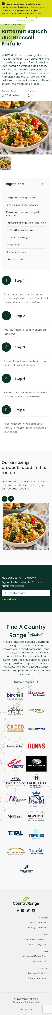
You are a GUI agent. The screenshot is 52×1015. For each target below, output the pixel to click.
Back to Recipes (12, 24)
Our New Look (39, 961)
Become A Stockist (37, 973)
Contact (44, 968)
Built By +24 (26, 1009)
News (45, 951)
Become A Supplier (37, 978)
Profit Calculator (38, 922)
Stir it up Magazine (37, 944)
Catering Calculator (36, 927)
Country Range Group (35, 939)
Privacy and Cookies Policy (26, 1002)
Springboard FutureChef (34, 956)
